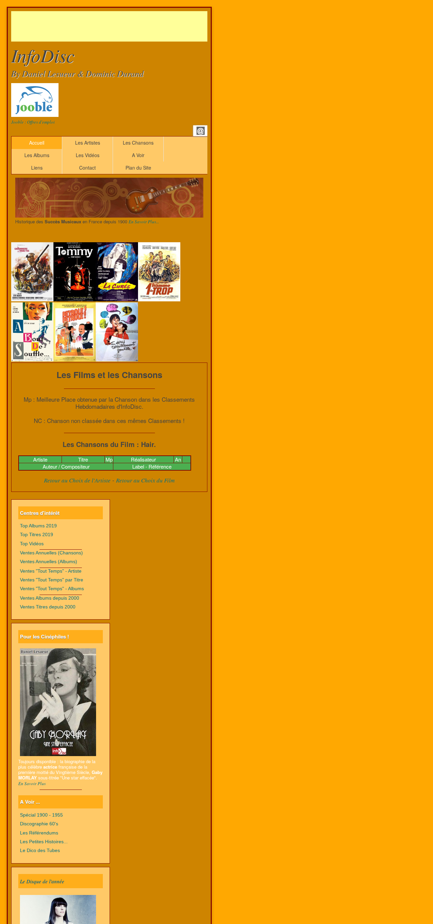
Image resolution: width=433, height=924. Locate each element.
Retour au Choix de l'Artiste (77, 480)
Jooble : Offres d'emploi (33, 122)
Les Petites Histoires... (44, 841)
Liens (37, 167)
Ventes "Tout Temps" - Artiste (51, 571)
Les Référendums (39, 832)
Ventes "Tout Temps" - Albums (52, 588)
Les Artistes (87, 142)
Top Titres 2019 (36, 534)
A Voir (138, 155)
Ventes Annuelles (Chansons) (51, 552)
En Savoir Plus (32, 783)
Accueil (36, 142)
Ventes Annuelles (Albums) (48, 561)
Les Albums (36, 155)
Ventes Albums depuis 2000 (49, 598)
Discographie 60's (39, 823)
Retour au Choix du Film (145, 480)
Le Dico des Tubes (40, 850)
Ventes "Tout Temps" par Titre (51, 579)
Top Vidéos (32, 543)
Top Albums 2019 (38, 525)
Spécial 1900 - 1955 (41, 815)
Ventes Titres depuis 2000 (47, 606)
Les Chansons (138, 142)
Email (201, 131)
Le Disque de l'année (42, 881)
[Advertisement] (134, 26)
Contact (87, 167)
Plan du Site (138, 167)
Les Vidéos (87, 155)
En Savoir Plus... (144, 222)
